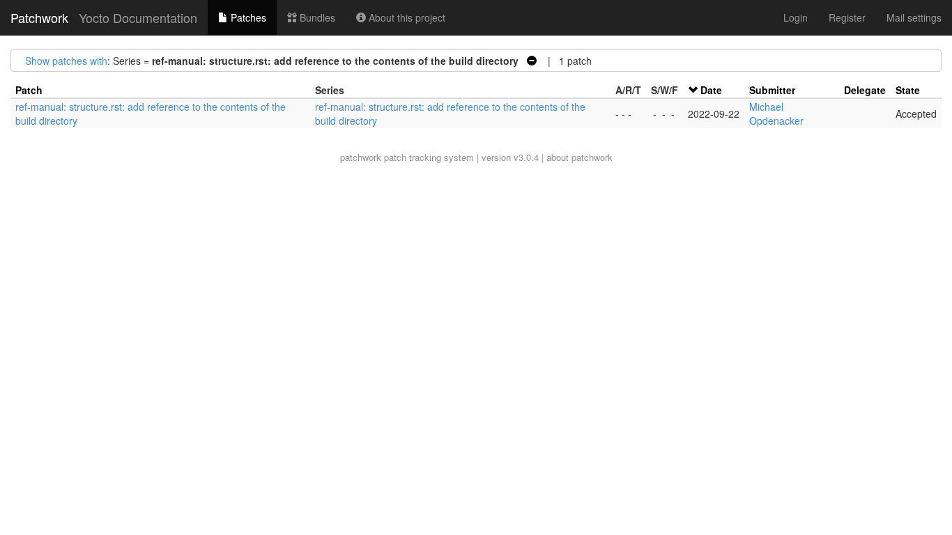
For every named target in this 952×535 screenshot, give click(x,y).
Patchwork (39, 17)
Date (711, 90)
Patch (29, 90)
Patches (247, 17)
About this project (405, 17)
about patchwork (579, 157)
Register (847, 17)
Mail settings (914, 17)
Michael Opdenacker (776, 113)
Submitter (772, 90)
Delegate (865, 90)
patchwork (360, 157)
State (908, 90)
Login (795, 17)
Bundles (316, 17)
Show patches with (66, 61)
